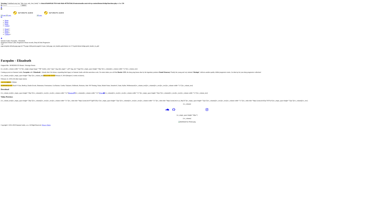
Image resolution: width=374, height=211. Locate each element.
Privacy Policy (46, 125)
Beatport (71, 93)
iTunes (101, 93)
